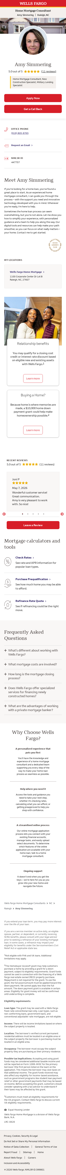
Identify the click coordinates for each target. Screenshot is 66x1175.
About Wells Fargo (13, 1157)
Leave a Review (33, 525)
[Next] (62, 514)
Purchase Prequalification (31, 579)
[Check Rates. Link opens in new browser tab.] (7, 562)
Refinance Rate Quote (29, 601)
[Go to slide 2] (28, 514)
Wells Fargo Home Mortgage (26, 271)
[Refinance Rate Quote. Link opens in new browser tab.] (7, 605)
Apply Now (33, 98)
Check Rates (23, 557)
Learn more (33, 378)
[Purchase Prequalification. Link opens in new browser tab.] (7, 584)
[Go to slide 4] (38, 514)
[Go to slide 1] (22, 514)
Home (40, 1152)
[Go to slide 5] (43, 514)
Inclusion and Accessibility (17, 1163)
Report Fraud (10, 1152)
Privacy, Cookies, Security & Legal (21, 1136)
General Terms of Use (46, 1146)
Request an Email (20, 145)
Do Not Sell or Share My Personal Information (27, 1141)
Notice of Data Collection (16, 1146)
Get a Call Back (33, 109)
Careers (32, 1157)
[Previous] (4, 514)
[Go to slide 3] (33, 514)
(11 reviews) (48, 71)
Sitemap (27, 1152)
